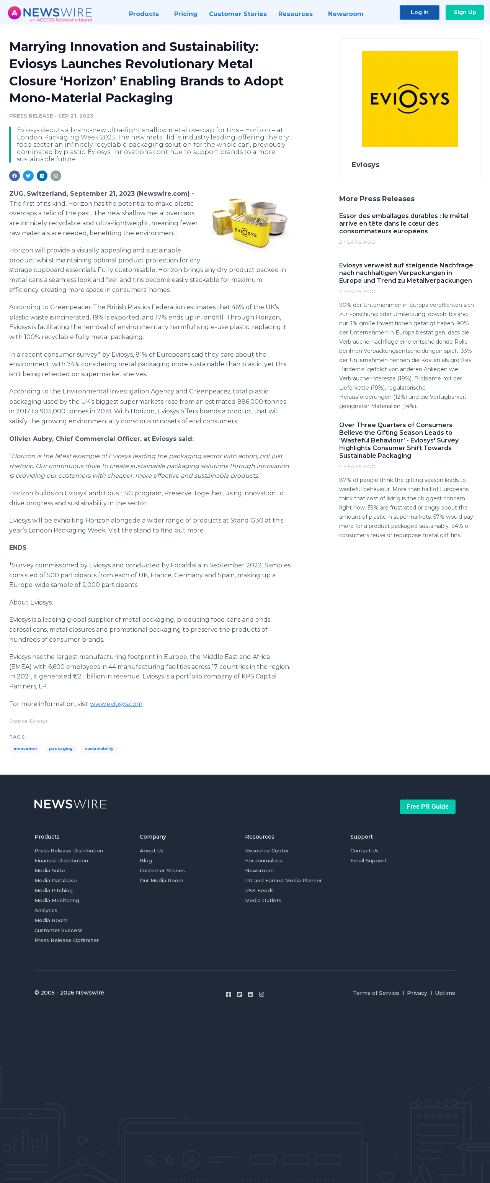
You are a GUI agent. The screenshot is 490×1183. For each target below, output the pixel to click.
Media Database (55, 880)
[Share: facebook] (14, 176)
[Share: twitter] (28, 176)
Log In (420, 12)
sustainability (99, 748)
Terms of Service (376, 993)
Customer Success (58, 930)
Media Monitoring (56, 900)
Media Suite (49, 870)
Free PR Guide (428, 806)
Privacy (417, 993)
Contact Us (364, 850)
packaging (61, 748)
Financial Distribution (61, 860)
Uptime (445, 993)
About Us (151, 850)
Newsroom (259, 870)
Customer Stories (162, 870)
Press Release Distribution (68, 850)
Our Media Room (161, 880)
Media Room (50, 920)
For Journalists (263, 860)
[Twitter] (239, 994)
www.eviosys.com (116, 704)
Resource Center (267, 850)
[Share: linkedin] (42, 176)
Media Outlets (263, 900)
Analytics (45, 910)
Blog (146, 860)
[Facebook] (228, 994)
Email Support (368, 860)
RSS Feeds (259, 890)
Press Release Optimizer (66, 940)
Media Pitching (53, 890)
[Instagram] (261, 994)
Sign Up (465, 12)
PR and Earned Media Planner (283, 880)
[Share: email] (56, 176)
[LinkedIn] (250, 994)
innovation (25, 748)
